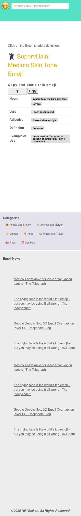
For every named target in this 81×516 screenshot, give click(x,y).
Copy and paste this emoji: (33, 84)
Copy (33, 90)
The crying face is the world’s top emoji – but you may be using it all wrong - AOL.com (44, 345)
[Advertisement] (39, 32)
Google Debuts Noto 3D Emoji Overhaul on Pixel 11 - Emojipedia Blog (44, 325)
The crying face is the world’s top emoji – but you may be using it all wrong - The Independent (42, 303)
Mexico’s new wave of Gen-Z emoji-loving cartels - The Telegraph (43, 281)
